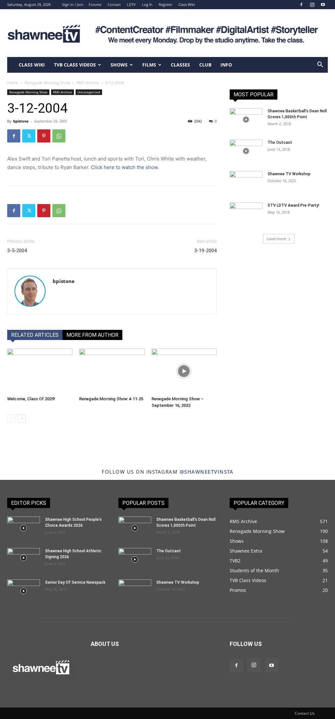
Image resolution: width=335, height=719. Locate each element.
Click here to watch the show (124, 167)
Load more (276, 238)
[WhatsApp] (58, 135)
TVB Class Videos (75, 65)
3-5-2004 (17, 251)
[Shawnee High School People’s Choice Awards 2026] (23, 528)
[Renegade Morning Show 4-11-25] (111, 371)
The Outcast (280, 142)
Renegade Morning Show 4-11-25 (111, 398)
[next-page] (22, 418)
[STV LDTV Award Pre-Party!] (246, 213)
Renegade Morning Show (47, 82)
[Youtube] (323, 4)
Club (205, 65)
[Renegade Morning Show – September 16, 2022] (184, 371)
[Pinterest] (43, 135)
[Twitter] (28, 135)
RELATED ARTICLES (35, 335)
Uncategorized (89, 92)
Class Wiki (186, 4)
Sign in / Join (72, 4)
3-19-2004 (205, 251)
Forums (95, 4)
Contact (114, 4)
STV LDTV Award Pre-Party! (293, 205)
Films (149, 65)
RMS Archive (87, 82)
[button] (320, 65)
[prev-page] (11, 418)
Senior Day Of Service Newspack (75, 582)
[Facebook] (301, 4)
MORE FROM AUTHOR (92, 335)
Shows (119, 65)
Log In (147, 4)
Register (165, 4)
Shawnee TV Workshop (289, 174)
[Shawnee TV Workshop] (246, 182)
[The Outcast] (246, 151)
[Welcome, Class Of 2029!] (39, 371)
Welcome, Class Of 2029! (31, 398)
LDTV (131, 4)
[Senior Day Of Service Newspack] (23, 590)
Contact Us (305, 713)
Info (226, 65)
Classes (180, 65)
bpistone (21, 121)
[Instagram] (312, 4)
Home (12, 82)
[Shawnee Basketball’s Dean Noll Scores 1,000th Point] (246, 119)
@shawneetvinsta (207, 471)
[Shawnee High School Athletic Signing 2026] (23, 558)
